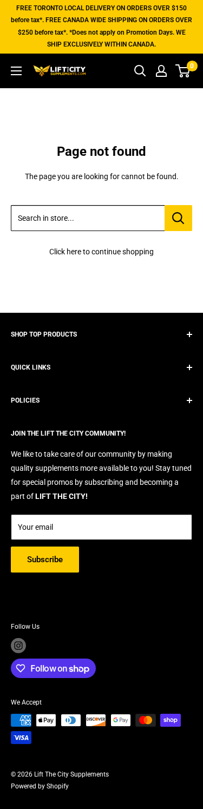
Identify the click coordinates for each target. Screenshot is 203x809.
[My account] (161, 71)
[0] (183, 70)
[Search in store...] (178, 218)
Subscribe (45, 559)
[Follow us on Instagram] (18, 645)
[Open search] (140, 71)
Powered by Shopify (40, 786)
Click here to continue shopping (101, 251)
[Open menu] (16, 71)
